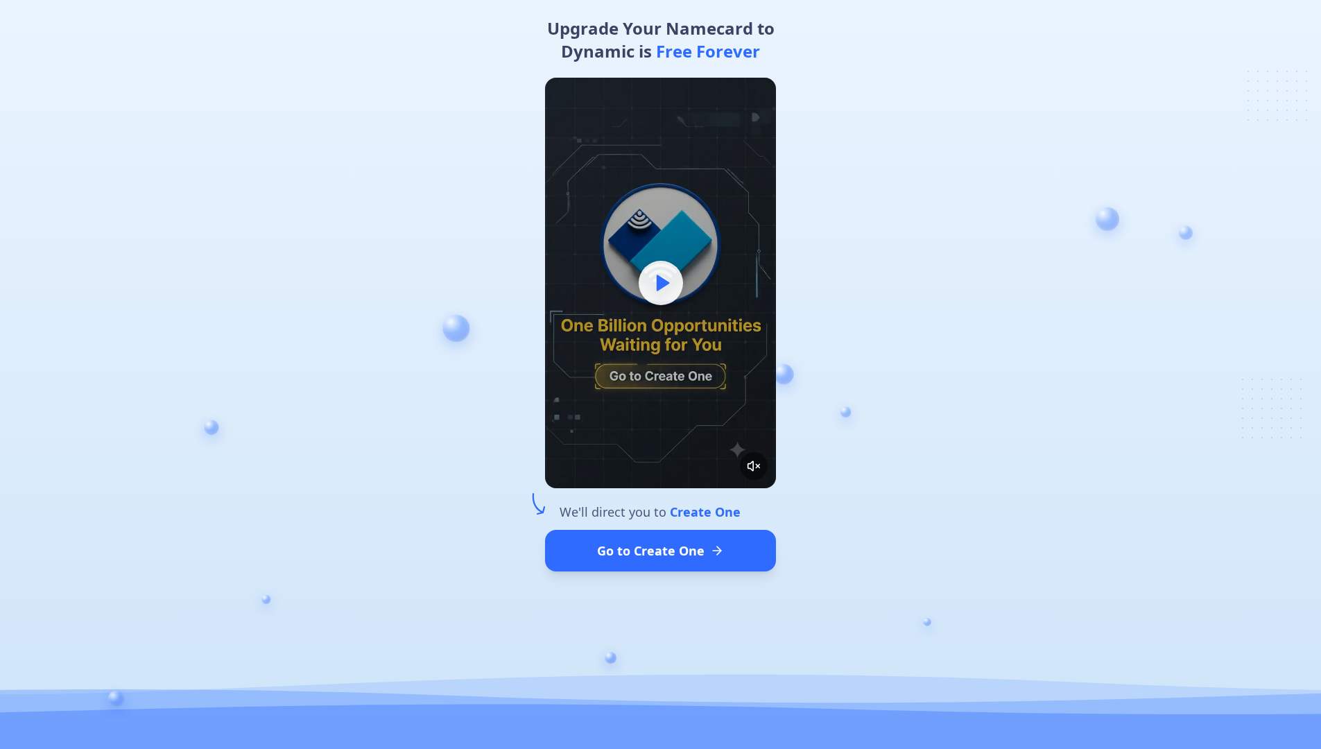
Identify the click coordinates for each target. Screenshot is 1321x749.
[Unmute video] (754, 466)
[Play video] (660, 283)
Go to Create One (651, 550)
